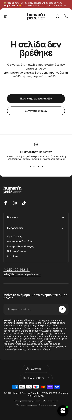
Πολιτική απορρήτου (50, 401)
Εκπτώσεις (13, 256)
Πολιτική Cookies (16, 251)
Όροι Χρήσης (14, 236)
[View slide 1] (30, 166)
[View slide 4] (42, 166)
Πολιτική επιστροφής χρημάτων (27, 401)
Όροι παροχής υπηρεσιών (26, 405)
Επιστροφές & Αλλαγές (20, 246)
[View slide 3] (38, 166)
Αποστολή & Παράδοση (20, 241)
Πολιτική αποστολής (47, 405)
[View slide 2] (34, 166)
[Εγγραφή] (62, 309)
